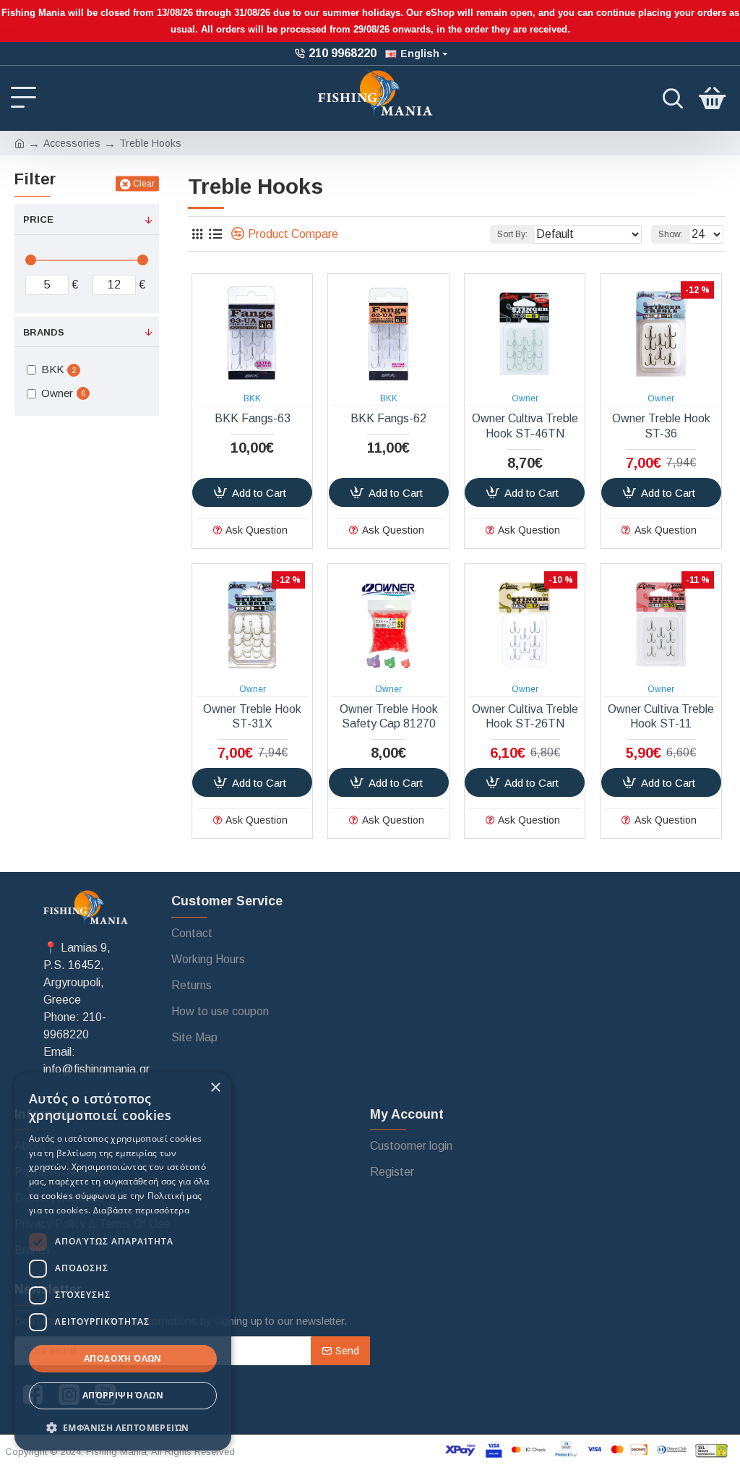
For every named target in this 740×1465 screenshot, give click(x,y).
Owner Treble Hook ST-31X (252, 716)
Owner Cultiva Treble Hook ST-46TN (525, 426)
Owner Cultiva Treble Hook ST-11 (661, 716)
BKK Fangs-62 (388, 418)
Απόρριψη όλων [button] (122, 1395)
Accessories (71, 143)
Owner (525, 398)
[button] (123, 1427)
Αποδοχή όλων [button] (123, 1358)
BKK (252, 398)
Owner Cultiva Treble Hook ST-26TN (525, 716)
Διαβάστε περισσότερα (141, 1210)
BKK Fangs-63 (253, 418)
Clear (144, 184)
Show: (670, 234)
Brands (43, 332)
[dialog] (122, 1261)
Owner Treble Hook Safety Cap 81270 (389, 716)
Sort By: (512, 234)
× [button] (215, 1087)
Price (38, 219)
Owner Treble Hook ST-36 (661, 426)
